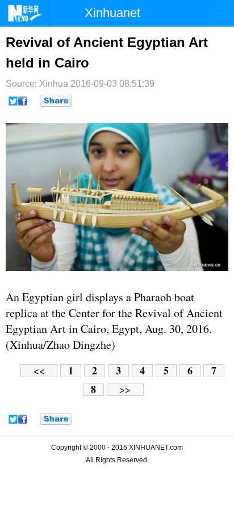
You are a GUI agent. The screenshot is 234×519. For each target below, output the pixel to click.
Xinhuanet (112, 13)
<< (39, 370)
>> (125, 389)
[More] (56, 101)
